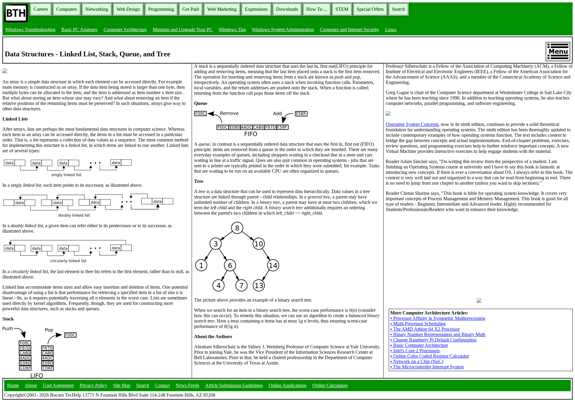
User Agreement (58, 385)
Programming (161, 9)
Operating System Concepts (412, 124)
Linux (391, 29)
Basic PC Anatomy (79, 29)
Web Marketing (222, 9)
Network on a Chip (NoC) (416, 361)
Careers (41, 9)
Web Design (128, 9)
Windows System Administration (283, 29)
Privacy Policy (93, 385)
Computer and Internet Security (349, 29)
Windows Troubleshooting (30, 29)
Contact (162, 385)
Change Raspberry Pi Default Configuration (433, 339)
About (31, 385)
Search (398, 9)
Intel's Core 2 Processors (415, 350)
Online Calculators (330, 385)
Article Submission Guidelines (234, 385)
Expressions (256, 9)
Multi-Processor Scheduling (418, 323)
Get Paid (190, 9)
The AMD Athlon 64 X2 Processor (425, 329)
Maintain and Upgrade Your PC (183, 29)
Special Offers (370, 9)
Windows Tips (232, 29)
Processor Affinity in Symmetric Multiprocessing (437, 318)
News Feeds (187, 385)
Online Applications (287, 385)
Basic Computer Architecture (419, 345)
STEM (341, 9)
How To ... (316, 9)
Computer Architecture (125, 29)
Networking (96, 9)
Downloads (287, 9)
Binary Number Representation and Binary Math (437, 334)
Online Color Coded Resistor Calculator (429, 356)
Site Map (121, 385)
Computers (66, 9)
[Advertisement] (431, 254)
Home (13, 385)
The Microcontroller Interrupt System (427, 366)
